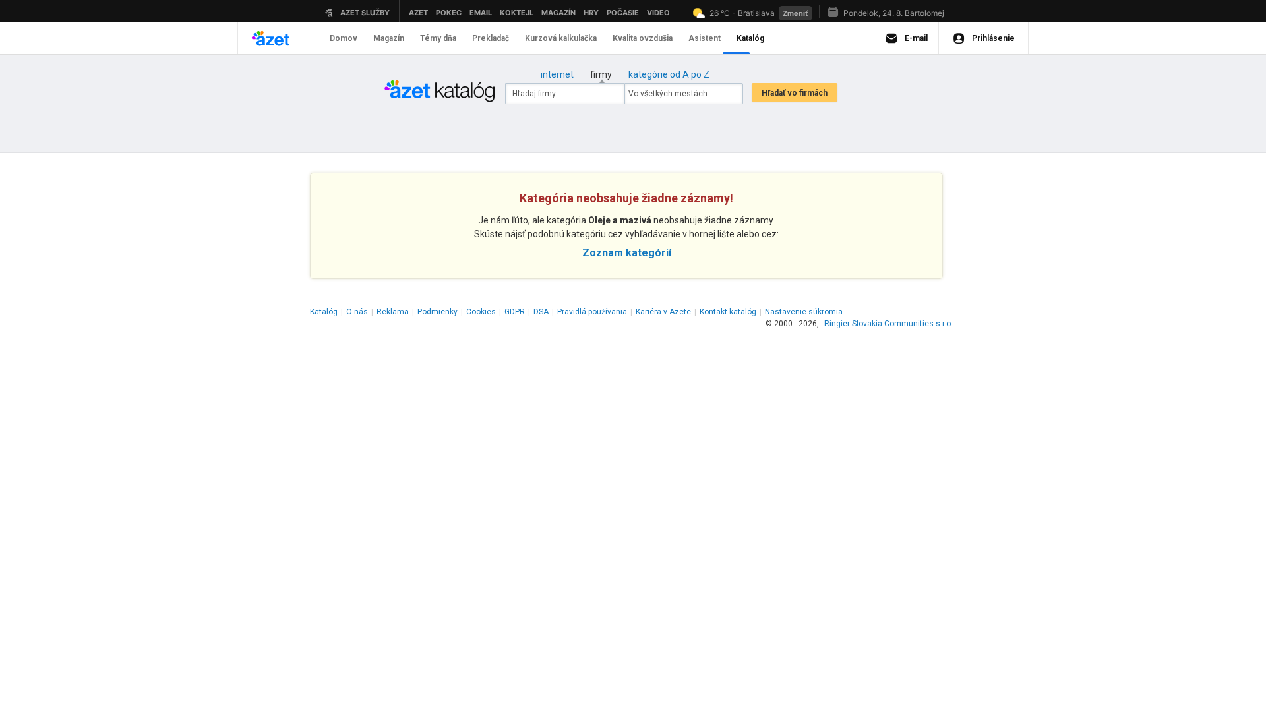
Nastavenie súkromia (804, 311)
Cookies (481, 311)
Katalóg (324, 311)
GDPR (514, 311)
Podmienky (437, 311)
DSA (541, 311)
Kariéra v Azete (663, 311)
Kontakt (728, 311)
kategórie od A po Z (668, 74)
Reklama (393, 311)
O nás (357, 311)
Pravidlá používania (592, 311)
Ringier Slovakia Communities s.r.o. (888, 323)
